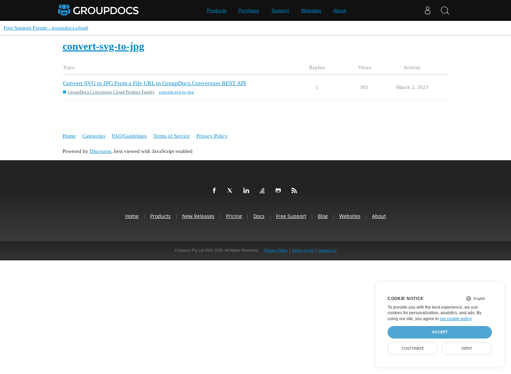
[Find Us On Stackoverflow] (263, 190)
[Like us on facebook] (215, 190)
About (339, 10)
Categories (93, 136)
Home (69, 136)
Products (216, 10)
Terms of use (303, 250)
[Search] (445, 10)
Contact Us (327, 250)
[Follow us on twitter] (231, 190)
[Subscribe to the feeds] (295, 190)
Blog (323, 216)
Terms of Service (171, 136)
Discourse (100, 151)
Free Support (291, 216)
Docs (259, 216)
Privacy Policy (212, 136)
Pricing (234, 216)
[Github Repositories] (279, 190)
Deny (467, 348)
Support (280, 10)
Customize (413, 348)
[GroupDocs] (99, 10)
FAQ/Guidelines (129, 136)
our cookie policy (455, 318)
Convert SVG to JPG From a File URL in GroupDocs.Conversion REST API (154, 83)
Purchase (248, 10)
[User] (427, 10)
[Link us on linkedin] (247, 190)
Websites (311, 10)
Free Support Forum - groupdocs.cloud (45, 28)
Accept (440, 332)
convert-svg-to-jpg (176, 92)
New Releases (198, 216)
